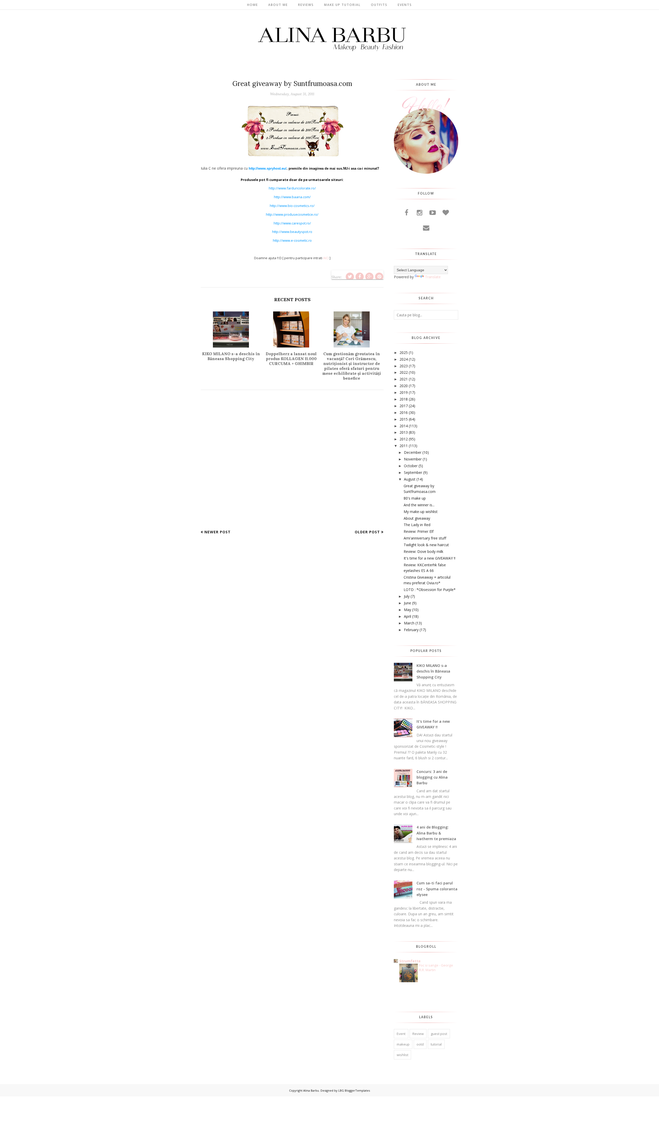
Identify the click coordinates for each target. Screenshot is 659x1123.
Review (418, 1033)
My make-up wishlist (421, 511)
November (413, 459)
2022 (404, 372)
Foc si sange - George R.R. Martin (436, 967)
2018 (404, 399)
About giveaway (417, 518)
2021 (404, 379)
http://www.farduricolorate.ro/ (292, 188)
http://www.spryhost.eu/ (268, 168)
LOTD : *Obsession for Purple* (430, 589)
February (411, 629)
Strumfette (410, 961)
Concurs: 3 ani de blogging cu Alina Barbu (432, 777)
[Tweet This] (350, 277)
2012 (404, 439)
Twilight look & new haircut (426, 544)
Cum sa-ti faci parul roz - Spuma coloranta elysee (437, 889)
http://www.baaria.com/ (292, 197)
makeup (403, 1044)
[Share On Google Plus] (369, 277)
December (412, 452)
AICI (326, 258)
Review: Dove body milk (423, 551)
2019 (404, 392)
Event (401, 1033)
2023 (404, 365)
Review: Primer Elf (418, 531)
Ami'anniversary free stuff (425, 538)
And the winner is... (419, 504)
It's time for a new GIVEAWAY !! (429, 558)
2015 (404, 419)
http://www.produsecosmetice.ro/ (292, 214)
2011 (404, 445)
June (407, 602)
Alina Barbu (311, 1090)
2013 (404, 432)
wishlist (402, 1054)
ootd (420, 1044)
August (409, 479)
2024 (404, 359)
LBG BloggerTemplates (354, 1090)
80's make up (415, 498)
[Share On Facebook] (359, 277)
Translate (433, 276)
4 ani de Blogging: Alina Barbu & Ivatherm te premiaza (436, 833)
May (407, 609)
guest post (439, 1033)
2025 (404, 352)
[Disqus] (292, 463)
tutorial (436, 1044)
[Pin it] (379, 277)
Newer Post (217, 531)
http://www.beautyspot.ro (292, 231)
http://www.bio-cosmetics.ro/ (292, 205)
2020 (404, 385)
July (407, 596)
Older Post (367, 531)
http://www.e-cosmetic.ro (292, 240)
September (413, 472)
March (409, 623)
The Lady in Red (417, 524)
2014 (404, 425)
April (407, 616)
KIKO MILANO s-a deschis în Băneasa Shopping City (433, 671)
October (411, 465)
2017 (404, 405)
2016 (404, 412)
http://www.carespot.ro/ (292, 223)
